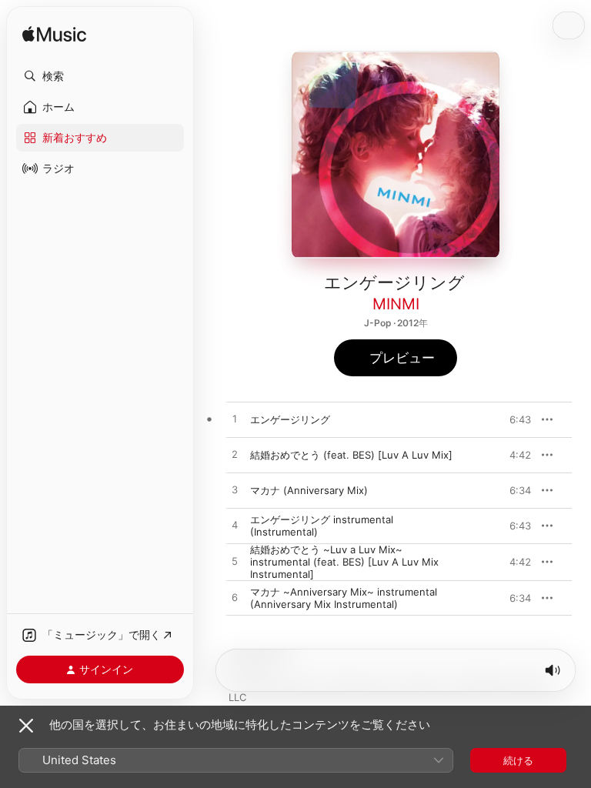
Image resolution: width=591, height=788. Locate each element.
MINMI (395, 304)
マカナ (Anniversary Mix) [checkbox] (309, 490)
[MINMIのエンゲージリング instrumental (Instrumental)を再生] (234, 526)
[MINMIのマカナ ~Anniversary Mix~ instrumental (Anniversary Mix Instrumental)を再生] (234, 598)
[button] (100, 76)
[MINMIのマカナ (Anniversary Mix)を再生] (234, 490)
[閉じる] (26, 726)
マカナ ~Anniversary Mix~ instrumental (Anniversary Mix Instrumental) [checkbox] (343, 598)
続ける (518, 760)
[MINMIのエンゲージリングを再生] (234, 419)
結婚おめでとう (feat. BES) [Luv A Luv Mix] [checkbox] (351, 455)
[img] (54, 35)
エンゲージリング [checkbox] (290, 419)
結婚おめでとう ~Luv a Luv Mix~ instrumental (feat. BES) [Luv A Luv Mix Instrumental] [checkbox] (344, 561)
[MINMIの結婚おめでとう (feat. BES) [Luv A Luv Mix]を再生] (234, 455)
